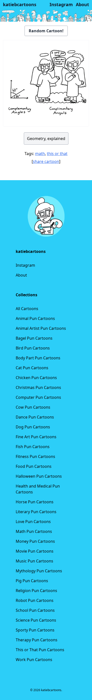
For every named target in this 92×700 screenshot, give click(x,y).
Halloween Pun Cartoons (39, 476)
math (40, 153)
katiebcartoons (19, 4)
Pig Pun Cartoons (32, 580)
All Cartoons (27, 308)
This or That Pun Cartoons (40, 649)
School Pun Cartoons (35, 610)
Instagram (25, 265)
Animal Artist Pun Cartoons (41, 328)
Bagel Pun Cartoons (34, 338)
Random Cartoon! (46, 31)
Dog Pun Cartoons (33, 427)
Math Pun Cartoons (34, 531)
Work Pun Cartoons (34, 659)
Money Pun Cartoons (35, 541)
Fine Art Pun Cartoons (36, 436)
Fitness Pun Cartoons (35, 456)
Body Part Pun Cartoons (38, 358)
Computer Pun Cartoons (38, 397)
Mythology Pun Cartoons (39, 571)
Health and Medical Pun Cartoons (38, 489)
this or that (57, 153)
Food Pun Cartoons (34, 466)
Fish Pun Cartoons (33, 446)
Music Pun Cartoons (34, 561)
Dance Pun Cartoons (35, 417)
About (21, 275)
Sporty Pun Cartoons (35, 630)
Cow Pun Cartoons (33, 407)
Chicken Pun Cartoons (36, 377)
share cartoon (46, 161)
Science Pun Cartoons (36, 620)
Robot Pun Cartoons (34, 600)
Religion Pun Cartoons (36, 590)
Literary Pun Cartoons (36, 511)
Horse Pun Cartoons (34, 502)
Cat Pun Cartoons (32, 367)
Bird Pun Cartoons (33, 348)
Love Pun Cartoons (33, 521)
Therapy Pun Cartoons (36, 640)
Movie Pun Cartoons (34, 551)
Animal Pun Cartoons (35, 318)
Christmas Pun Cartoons (38, 387)
